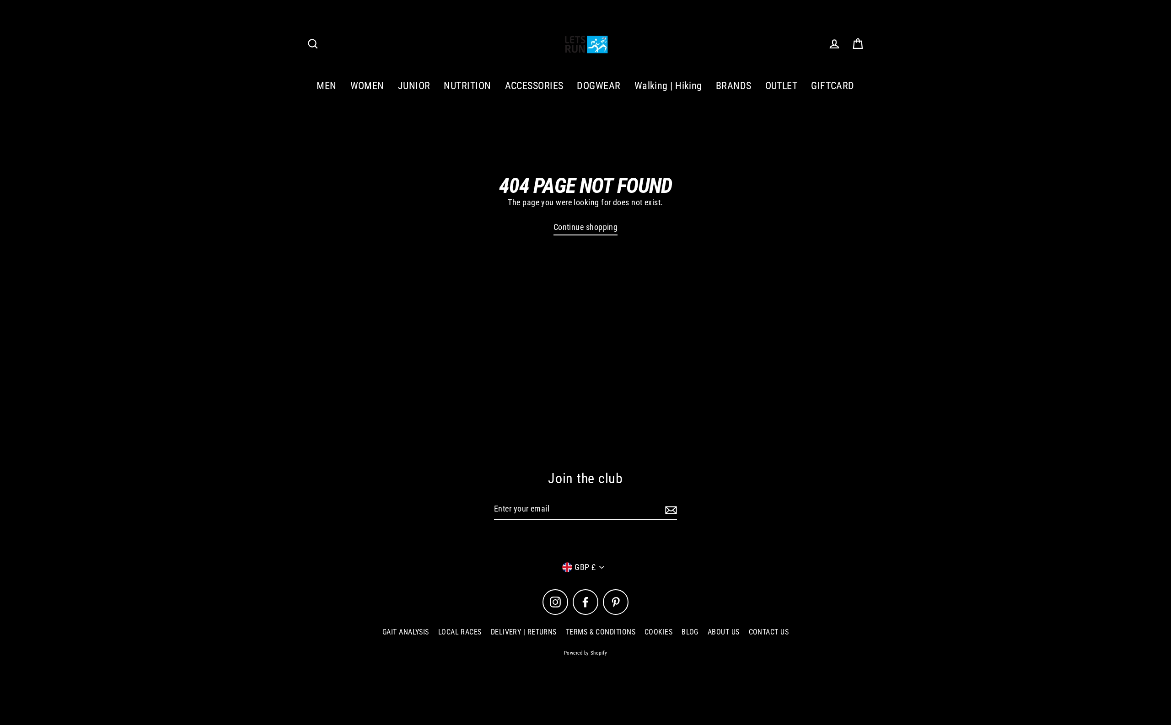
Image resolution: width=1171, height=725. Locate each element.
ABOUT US (724, 632)
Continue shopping (585, 227)
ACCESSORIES (534, 85)
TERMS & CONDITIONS (600, 632)
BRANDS (734, 85)
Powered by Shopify (585, 653)
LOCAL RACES (460, 632)
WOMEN (367, 85)
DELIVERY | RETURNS (524, 632)
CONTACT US (769, 632)
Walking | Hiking (668, 85)
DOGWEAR (598, 85)
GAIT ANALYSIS (405, 632)
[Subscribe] (669, 509)
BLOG (690, 632)
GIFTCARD (832, 85)
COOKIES (658, 632)
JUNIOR (414, 85)
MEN (326, 85)
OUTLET (781, 85)
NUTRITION (467, 85)
